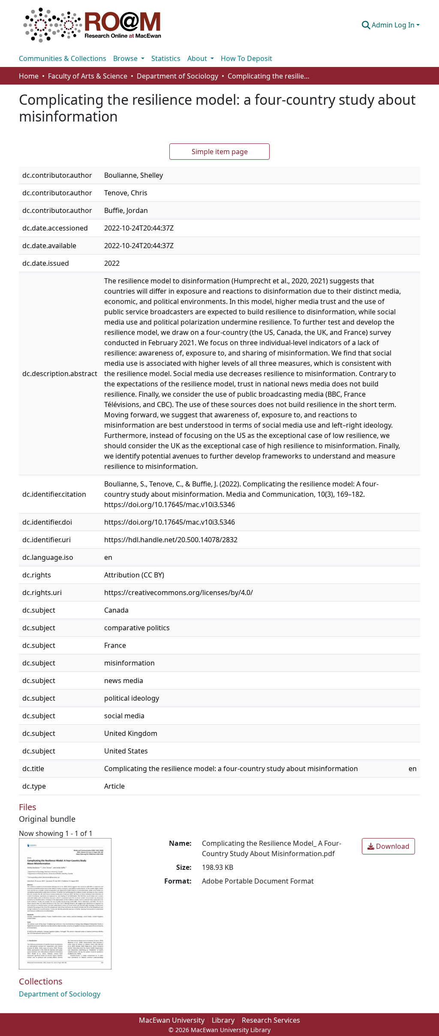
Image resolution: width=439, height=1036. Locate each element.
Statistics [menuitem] (165, 58)
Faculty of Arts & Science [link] (87, 76)
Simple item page (220, 151)
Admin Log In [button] (394, 25)
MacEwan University (171, 1020)
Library (223, 1020)
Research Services (271, 1020)
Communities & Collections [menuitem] (62, 58)
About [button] (198, 58)
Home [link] (29, 76)
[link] (388, 846)
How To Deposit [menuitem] (246, 58)
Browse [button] (126, 58)
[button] (92, 24)
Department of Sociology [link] (177, 76)
